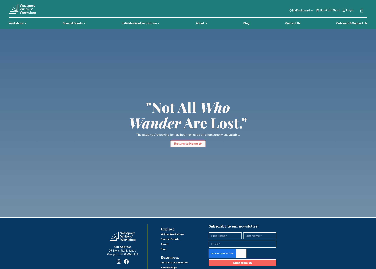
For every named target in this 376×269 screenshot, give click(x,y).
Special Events (170, 239)
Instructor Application (174, 262)
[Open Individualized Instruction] (158, 23)
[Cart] (361, 10)
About (164, 244)
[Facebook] (126, 261)
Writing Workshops (172, 234)
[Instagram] (118, 261)
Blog (163, 249)
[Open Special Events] (84, 23)
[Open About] (206, 23)
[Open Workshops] (25, 23)
